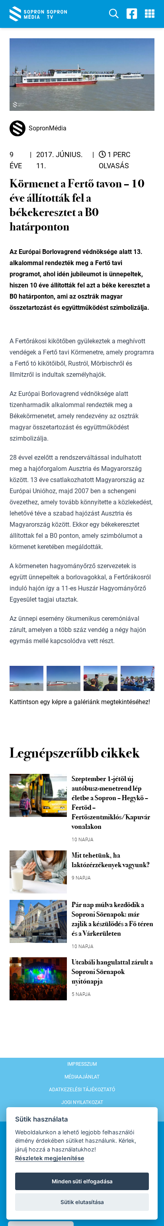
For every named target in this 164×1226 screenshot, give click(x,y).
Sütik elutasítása (82, 1202)
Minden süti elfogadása (82, 1181)
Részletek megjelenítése (49, 1158)
